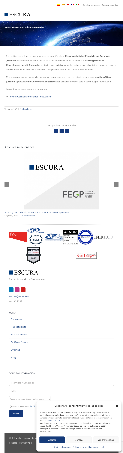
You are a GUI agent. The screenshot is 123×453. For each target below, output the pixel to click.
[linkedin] (11, 289)
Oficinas (15, 349)
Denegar (79, 440)
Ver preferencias (106, 440)
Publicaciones (26, 109)
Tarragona (24, 442)
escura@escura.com (20, 296)
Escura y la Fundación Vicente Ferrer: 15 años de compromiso (36, 212)
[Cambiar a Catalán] (63, 4)
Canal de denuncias (91, 5)
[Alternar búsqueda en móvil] (112, 16)
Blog (13, 357)
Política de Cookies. (55, 420)
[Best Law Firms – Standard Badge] (33, 248)
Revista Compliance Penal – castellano (30, 96)
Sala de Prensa (19, 334)
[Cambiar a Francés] (72, 4)
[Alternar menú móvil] (117, 16)
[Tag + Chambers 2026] (36, 228)
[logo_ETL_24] (18, 233)
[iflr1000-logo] (103, 235)
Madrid (13, 442)
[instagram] (17, 289)
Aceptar (52, 440)
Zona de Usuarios (110, 5)
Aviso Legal (98, 447)
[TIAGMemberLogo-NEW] (54, 234)
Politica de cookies (19, 438)
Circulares (16, 319)
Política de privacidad (82, 447)
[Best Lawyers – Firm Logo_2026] (86, 253)
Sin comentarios (28, 215)
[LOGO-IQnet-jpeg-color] (85, 230)
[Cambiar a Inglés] (68, 4)
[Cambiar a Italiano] (77, 4)
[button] (117, 405)
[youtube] (23, 289)
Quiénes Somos (19, 342)
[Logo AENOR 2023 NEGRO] (70, 230)
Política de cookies (62, 447)
